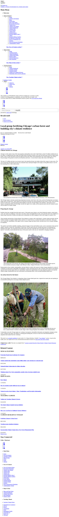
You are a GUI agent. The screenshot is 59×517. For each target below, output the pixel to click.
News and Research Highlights (10, 484)
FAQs (10, 85)
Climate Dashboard (13, 27)
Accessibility (6, 508)
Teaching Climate (7, 65)
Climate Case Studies (14, 26)
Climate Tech (12, 31)
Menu (2, 1)
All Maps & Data (13, 52)
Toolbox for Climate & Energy (16, 72)
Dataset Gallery (12, 56)
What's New (12, 84)
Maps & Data (6, 50)
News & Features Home (8, 467)
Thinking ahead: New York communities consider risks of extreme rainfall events (20, 372)
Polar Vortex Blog (13, 22)
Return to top (4, 434)
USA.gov (5, 515)
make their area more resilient (42, 339)
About (5, 81)
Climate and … (6, 474)
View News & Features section (13, 47)
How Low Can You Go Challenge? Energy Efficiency (13, 410)
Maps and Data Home (8, 491)
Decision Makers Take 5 (14, 34)
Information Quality (7, 511)
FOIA (4, 510)
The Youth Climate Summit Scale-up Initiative (12, 404)
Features (11, 40)
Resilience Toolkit (7, 80)
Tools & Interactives (13, 57)
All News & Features (14, 18)
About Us (11, 82)
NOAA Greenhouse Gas (14, 39)
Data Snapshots (12, 59)
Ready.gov (5, 513)
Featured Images (13, 33)
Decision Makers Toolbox (15, 36)
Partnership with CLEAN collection (17, 73)
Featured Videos (7, 481)
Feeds (4, 460)
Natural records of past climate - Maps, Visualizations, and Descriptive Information (21, 391)
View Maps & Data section (13, 62)
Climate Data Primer (13, 55)
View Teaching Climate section (14, 77)
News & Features (7, 16)
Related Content (4, 144)
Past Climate (4, 379)
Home (10, 17)
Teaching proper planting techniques (9, 424)
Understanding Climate (14, 43)
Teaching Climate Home (9, 502)
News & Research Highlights (16, 42)
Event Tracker (12, 30)
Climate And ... (12, 25)
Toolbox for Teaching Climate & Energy (10, 399)
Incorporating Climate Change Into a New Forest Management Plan (17, 429)
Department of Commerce (9, 504)
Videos (10, 35)
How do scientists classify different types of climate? (13, 385)
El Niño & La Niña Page (15, 38)
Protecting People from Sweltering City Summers (13, 355)
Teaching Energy (13, 71)
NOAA (5, 506)
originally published (12, 338)
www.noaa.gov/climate (37, 98)
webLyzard (8, 112)
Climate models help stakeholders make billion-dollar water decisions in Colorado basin (22, 360)
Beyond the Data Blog (14, 23)
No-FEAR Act (6, 512)
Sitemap (11, 86)
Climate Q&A (12, 29)
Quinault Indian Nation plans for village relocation (13, 366)
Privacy (5, 507)
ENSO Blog (12, 21)
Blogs (10, 20)
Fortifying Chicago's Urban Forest (9, 418)
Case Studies (42, 338)
